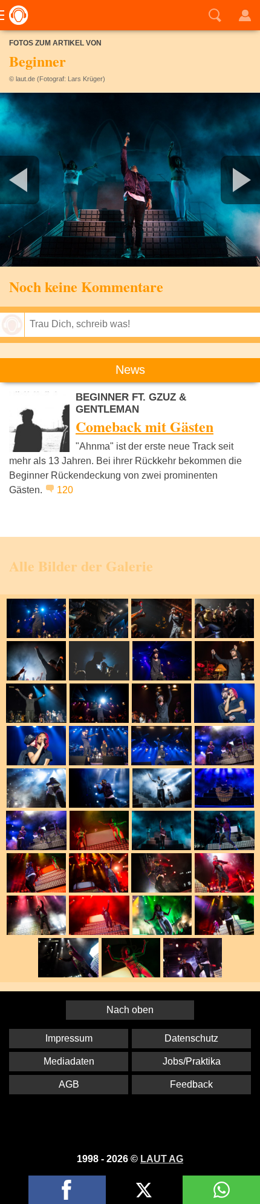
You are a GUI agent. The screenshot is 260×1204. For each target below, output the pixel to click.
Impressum (69, 1038)
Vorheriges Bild (43, 180)
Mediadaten (69, 1061)
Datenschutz (191, 1038)
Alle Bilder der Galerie (81, 565)
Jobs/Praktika (192, 1061)
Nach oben (130, 1010)
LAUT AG (161, 1159)
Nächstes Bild (130, 180)
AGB (69, 1084)
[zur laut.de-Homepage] (15, 15)
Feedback (191, 1084)
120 (65, 490)
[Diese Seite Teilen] (67, 1190)
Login (245, 15)
